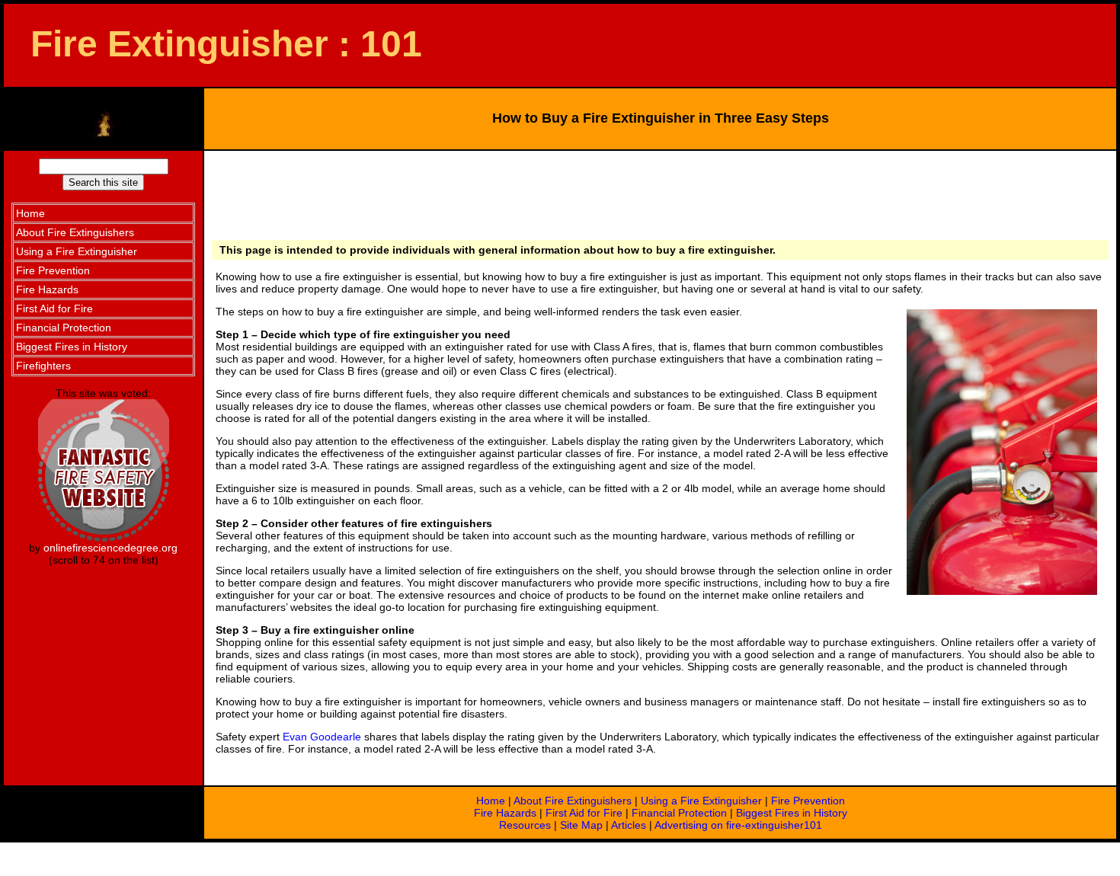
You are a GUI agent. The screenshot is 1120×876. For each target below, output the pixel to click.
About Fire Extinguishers (573, 800)
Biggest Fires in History (791, 813)
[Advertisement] (657, 192)
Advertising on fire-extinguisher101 (738, 825)
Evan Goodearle (322, 737)
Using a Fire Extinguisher (701, 800)
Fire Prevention (808, 800)
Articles (628, 825)
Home (490, 800)
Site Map (581, 825)
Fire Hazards (505, 813)
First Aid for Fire (584, 813)
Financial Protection (679, 813)
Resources (525, 825)
